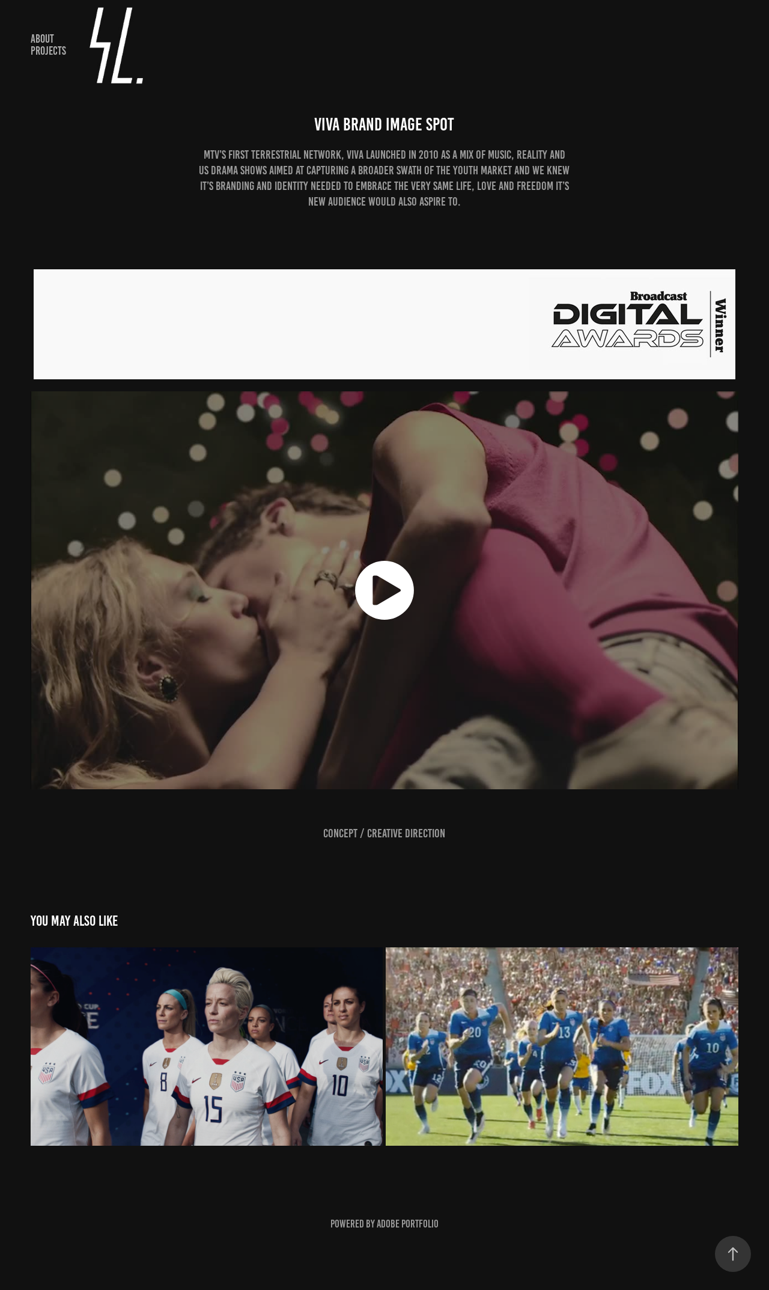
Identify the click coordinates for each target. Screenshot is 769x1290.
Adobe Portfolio (408, 1224)
